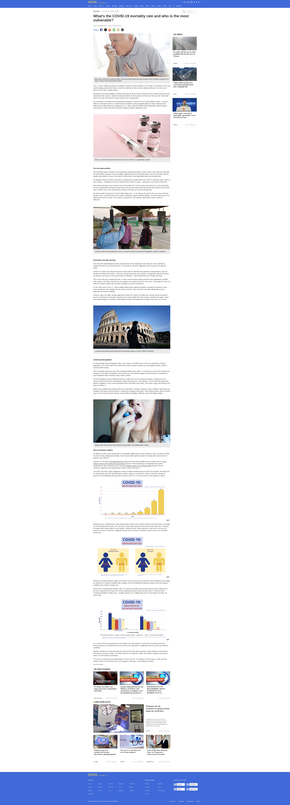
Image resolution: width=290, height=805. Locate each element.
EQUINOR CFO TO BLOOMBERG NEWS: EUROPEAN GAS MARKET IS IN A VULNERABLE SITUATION (156, 690)
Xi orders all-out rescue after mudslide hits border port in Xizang (184, 54)
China (95, 6)
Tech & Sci (129, 6)
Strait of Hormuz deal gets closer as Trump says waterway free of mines (157, 752)
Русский (147, 790)
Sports (142, 6)
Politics (108, 6)
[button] (95, 683)
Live (169, 6)
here (155, 383)
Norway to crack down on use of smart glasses (130, 751)
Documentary (161, 790)
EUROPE (90, 794)
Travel (147, 6)
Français (147, 787)
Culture (136, 6)
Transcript (131, 790)
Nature (153, 6)
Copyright (181, 801)
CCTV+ (147, 794)
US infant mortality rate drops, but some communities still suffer (105, 689)
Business (114, 6)
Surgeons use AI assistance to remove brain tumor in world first (157, 708)
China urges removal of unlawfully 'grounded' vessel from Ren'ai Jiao (184, 115)
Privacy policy (190, 801)
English (147, 783)
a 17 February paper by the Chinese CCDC (137, 466)
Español (160, 783)
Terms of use (172, 801)
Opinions (121, 6)
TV (173, 6)
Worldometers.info (117, 461)
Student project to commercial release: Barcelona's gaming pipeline (105, 752)
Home (89, 6)
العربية (159, 787)
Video (164, 6)
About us (198, 801)
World (100, 6)
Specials (179, 6)
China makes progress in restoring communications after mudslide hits (183, 85)
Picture (159, 6)
